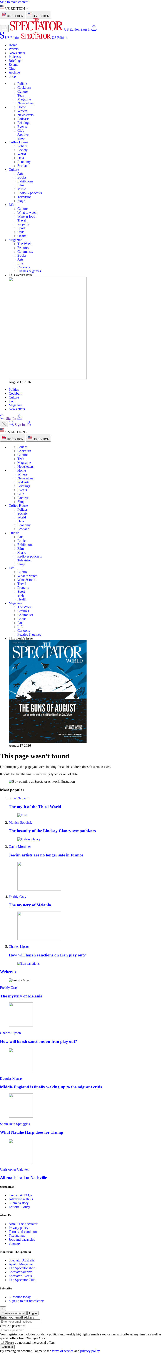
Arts (20, 173)
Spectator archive (20, 1272)
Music (21, 189)
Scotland (23, 165)
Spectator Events (20, 1276)
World (21, 154)
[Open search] (2, 418)
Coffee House (18, 142)
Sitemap (14, 1243)
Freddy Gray (17, 897)
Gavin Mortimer (20, 846)
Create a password (12, 1326)
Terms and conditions (23, 1231)
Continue (7, 1346)
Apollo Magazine (21, 1264)
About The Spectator (23, 1224)
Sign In (85, 29)
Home (13, 45)
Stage (21, 201)
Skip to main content (14, 2)
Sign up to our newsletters (26, 1301)
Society (22, 150)
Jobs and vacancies (22, 1239)
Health (22, 236)
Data (20, 158)
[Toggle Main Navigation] (4, 28)
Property (23, 224)
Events (13, 64)
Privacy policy (18, 1228)
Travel (21, 220)
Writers (13, 49)
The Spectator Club (22, 1280)
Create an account (13, 1313)
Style (20, 232)
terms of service (62, 1351)
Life (11, 205)
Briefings (15, 60)
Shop (12, 76)
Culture (22, 91)
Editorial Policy (19, 1207)
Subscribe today (20, 1297)
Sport (21, 228)
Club (12, 68)
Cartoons (23, 267)
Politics (22, 83)
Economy (24, 162)
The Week (24, 244)
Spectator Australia (22, 1260)
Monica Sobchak (20, 822)
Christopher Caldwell (14, 1169)
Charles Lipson (19, 946)
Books (21, 177)
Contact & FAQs (20, 1195)
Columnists (25, 251)
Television (24, 197)
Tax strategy (17, 1235)
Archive (14, 72)
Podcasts (15, 57)
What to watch (27, 212)
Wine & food (26, 216)
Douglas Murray (11, 1078)
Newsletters (17, 53)
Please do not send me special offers (30, 1342)
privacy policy (90, 1351)
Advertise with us (21, 1199)
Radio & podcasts (29, 193)
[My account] (94, 29)
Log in (33, 1313)
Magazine (24, 99)
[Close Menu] (4, 424)
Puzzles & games (29, 271)
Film (20, 185)
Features (23, 247)
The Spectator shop (22, 1268)
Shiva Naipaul (18, 798)
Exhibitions (25, 181)
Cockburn (24, 87)
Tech (20, 95)
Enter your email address (17, 1317)
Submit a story (18, 1203)
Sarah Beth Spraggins (15, 1124)
